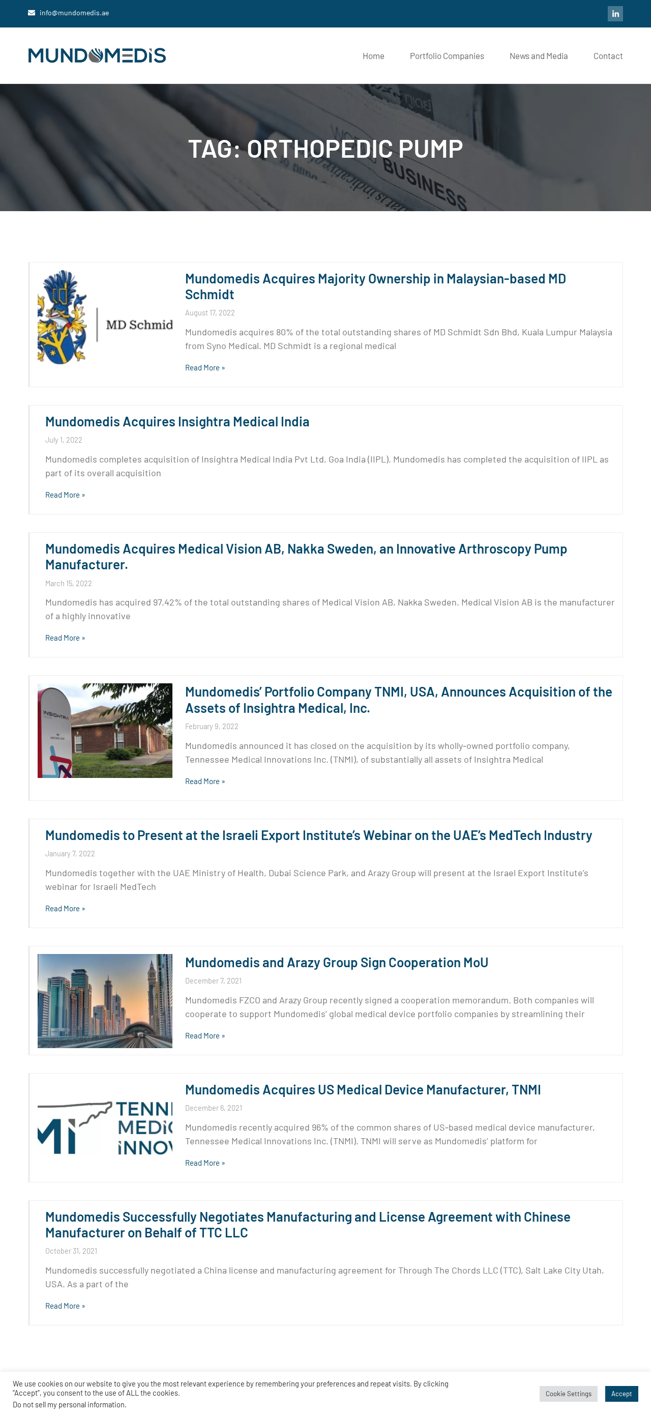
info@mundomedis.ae (74, 12)
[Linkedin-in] (615, 13)
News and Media (539, 55)
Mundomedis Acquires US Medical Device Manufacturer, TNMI (363, 1089)
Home (373, 55)
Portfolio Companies (447, 55)
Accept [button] (621, 1394)
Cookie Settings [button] (568, 1394)
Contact (608, 55)
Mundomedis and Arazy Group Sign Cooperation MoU (337, 962)
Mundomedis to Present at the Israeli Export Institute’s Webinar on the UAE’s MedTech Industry (319, 835)
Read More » (205, 367)
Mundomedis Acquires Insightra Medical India (177, 421)
